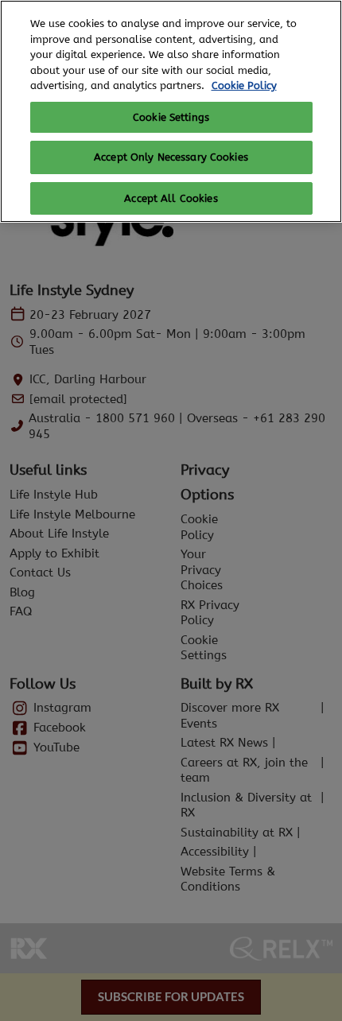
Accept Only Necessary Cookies (171, 157)
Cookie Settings (171, 117)
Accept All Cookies (170, 198)
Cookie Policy (244, 85)
